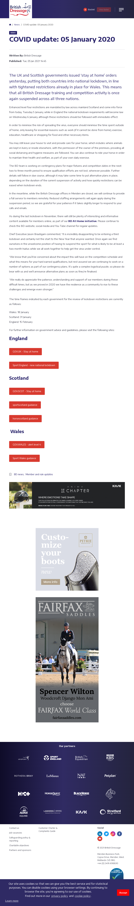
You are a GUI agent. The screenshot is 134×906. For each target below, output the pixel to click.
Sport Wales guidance (24, 458)
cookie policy (83, 896)
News (17, 24)
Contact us (14, 828)
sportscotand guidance (25, 404)
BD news (19, 474)
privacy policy (59, 896)
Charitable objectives (19, 845)
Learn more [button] (11, 900)
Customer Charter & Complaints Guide (48, 829)
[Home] (10, 25)
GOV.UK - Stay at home (25, 351)
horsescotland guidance (25, 418)
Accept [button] (123, 892)
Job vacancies (15, 833)
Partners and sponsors (20, 850)
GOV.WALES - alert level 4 (27, 444)
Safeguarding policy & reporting (19, 839)
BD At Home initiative (82, 221)
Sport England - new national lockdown (34, 365)
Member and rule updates (39, 474)
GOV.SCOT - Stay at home (27, 391)
